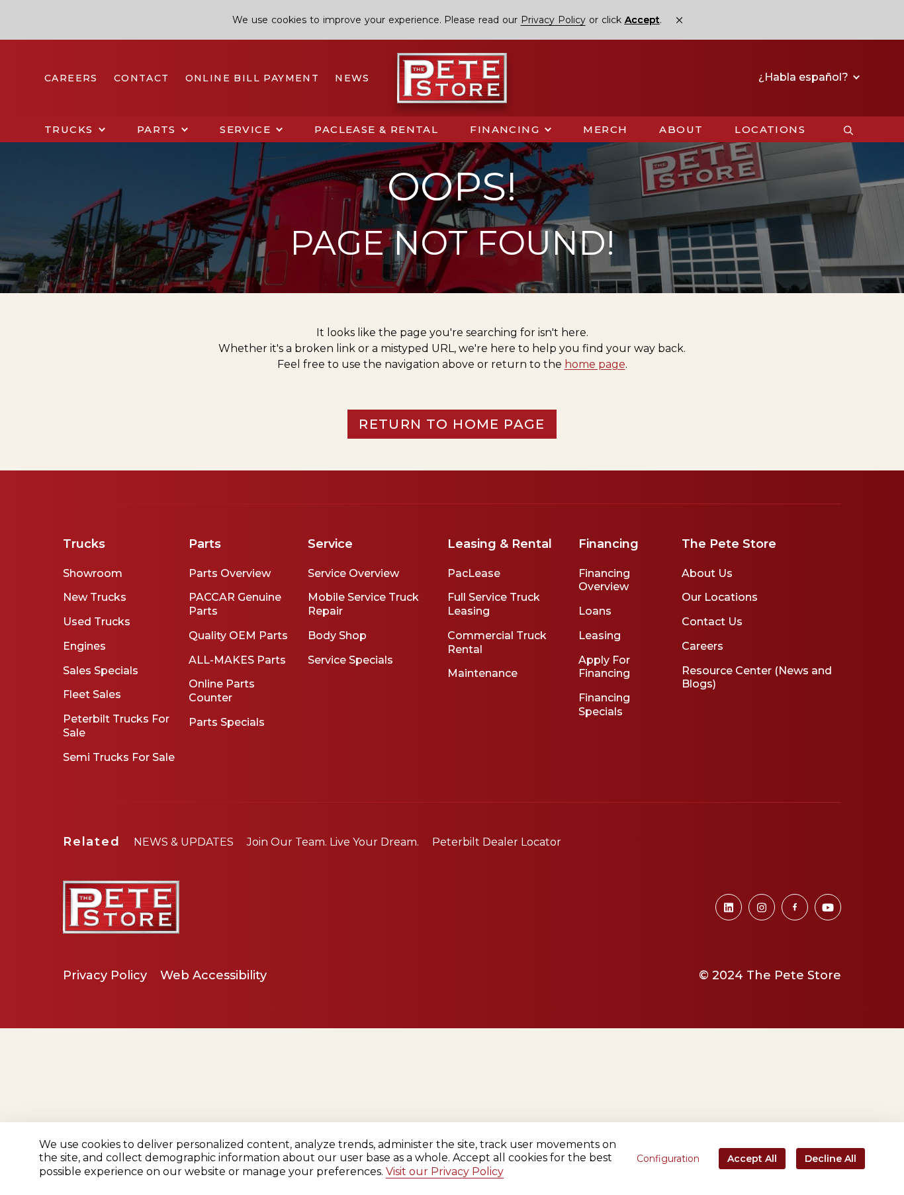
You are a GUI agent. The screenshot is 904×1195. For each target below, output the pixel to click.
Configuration (668, 1159)
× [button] (679, 20)
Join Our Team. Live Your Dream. (333, 842)
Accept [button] (642, 20)
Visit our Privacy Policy (445, 1171)
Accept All (752, 1159)
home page (595, 364)
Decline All (830, 1159)
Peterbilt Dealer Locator (496, 842)
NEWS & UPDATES (184, 842)
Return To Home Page (452, 424)
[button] (74, 129)
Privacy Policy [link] (553, 20)
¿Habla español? (804, 77)
